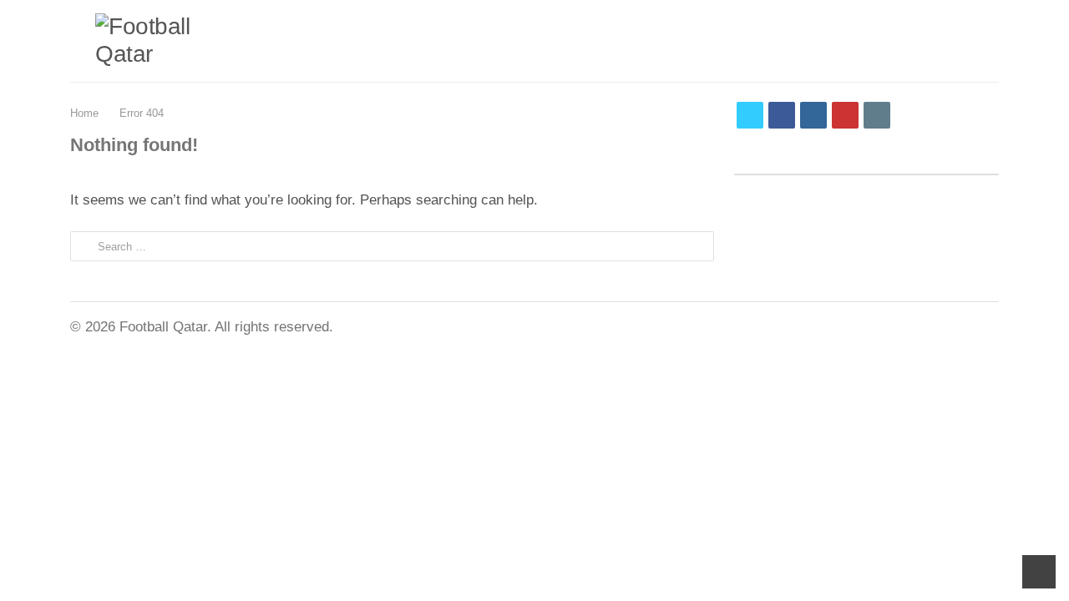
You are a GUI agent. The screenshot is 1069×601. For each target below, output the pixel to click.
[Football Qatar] (145, 40)
